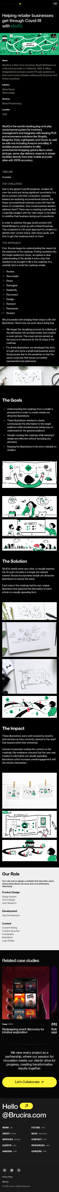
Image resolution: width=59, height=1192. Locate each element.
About (9, 1134)
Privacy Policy (7, 1177)
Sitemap (5, 1182)
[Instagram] (19, 1170)
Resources (40, 1145)
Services (11, 1139)
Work (7, 1128)
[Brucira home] (10, 4)
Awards (9, 1151)
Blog (39, 1134)
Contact (39, 1139)
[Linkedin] (11, 1170)
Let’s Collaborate (27, 1082)
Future (38, 1128)
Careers (39, 1151)
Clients (9, 1145)
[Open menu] (55, 3)
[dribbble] (4, 1170)
